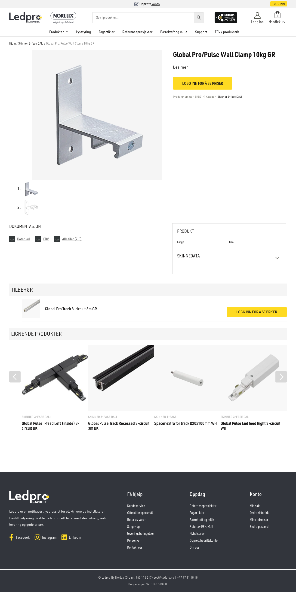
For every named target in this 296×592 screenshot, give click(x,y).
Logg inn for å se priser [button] (256, 311)
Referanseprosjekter (137, 32)
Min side (255, 506)
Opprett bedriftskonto (204, 540)
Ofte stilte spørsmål (140, 512)
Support (201, 32)
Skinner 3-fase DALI (30, 43)
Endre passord (259, 526)
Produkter (56, 32)
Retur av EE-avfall (201, 526)
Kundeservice (136, 506)
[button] (274, 3)
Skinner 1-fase (165, 417)
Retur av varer (136, 519)
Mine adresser (259, 519)
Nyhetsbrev (197, 533)
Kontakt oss (134, 547)
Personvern (134, 540)
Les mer (180, 66)
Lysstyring (83, 32)
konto (155, 4)
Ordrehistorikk (259, 512)
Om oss (194, 547)
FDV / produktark (227, 32)
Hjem (12, 43)
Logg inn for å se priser (202, 83)
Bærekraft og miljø (173, 32)
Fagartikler (106, 32)
